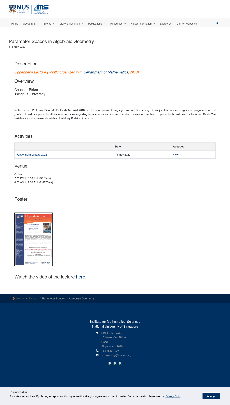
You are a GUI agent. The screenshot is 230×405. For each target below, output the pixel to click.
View (176, 154)
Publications (95, 23)
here (80, 276)
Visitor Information (141, 23)
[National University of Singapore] (29, 8)
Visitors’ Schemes (70, 23)
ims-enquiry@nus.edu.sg (116, 355)
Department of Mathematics (106, 72)
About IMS (29, 23)
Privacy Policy (173, 396)
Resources (116, 23)
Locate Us (166, 23)
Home (14, 23)
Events (47, 23)
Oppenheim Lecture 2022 (32, 154)
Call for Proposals (187, 23)
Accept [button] (211, 396)
